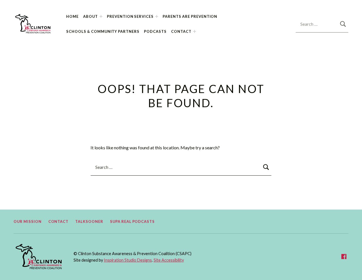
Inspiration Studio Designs (128, 260)
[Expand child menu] (101, 16)
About (90, 16)
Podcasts (155, 31)
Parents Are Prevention (190, 16)
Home (72, 16)
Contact (181, 31)
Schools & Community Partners (102, 31)
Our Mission (28, 221)
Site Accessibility (169, 260)
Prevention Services (130, 16)
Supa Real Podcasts (132, 221)
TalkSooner (89, 221)
